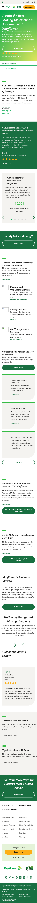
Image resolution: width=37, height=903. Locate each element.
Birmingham (6, 111)
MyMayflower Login (29, 2)
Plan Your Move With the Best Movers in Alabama (18, 511)
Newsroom (23, 817)
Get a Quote (29, 7)
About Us (5, 837)
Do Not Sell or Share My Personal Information (9, 900)
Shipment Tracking (8, 825)
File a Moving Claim (26, 825)
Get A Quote (18, 368)
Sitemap (22, 837)
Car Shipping (15, 339)
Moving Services (7, 805)
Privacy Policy (23, 894)
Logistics (22, 833)
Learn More (15, 394)
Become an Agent (8, 829)
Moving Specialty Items (21, 437)
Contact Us (5, 821)
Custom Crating (18, 408)
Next (34, 217)
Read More (6, 107)
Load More (18, 462)
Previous (3, 217)
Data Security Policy (8, 894)
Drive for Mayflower (26, 829)
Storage (13, 319)
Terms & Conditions (7, 896)
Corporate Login (24, 821)
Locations (5, 833)
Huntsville (5, 113)
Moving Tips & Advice (9, 809)
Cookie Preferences (25, 896)
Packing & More (25, 805)
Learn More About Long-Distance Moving (18, 560)
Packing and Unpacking (18, 300)
